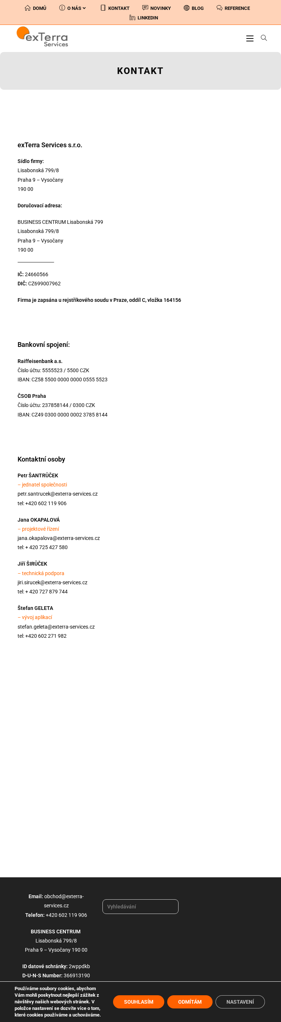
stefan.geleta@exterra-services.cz (56, 627)
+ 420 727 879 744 (46, 592)
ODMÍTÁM (190, 1002)
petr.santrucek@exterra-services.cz (58, 494)
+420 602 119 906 (46, 503)
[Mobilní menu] (250, 38)
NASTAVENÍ (240, 1002)
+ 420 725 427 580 (46, 547)
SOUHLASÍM (138, 1002)
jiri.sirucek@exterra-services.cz (52, 582)
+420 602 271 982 (46, 636)
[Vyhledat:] (261, 38)
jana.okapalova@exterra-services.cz (59, 538)
